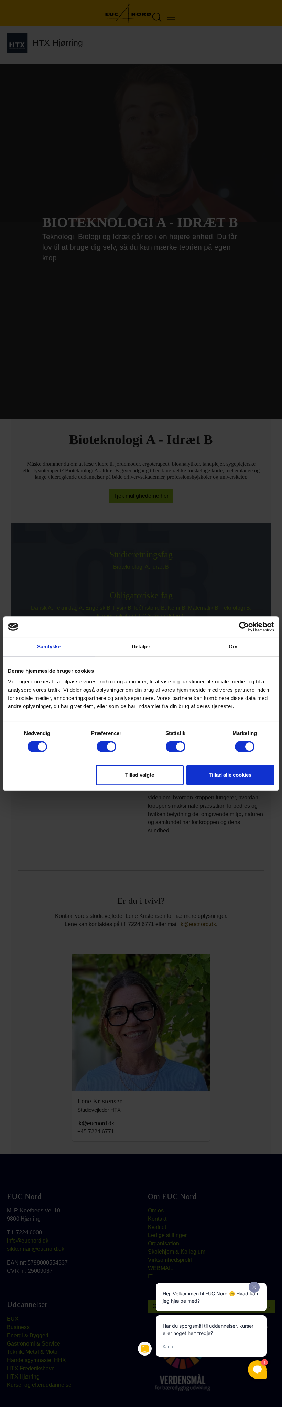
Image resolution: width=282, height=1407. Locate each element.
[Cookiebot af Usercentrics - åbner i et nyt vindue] (244, 627)
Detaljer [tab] (141, 646)
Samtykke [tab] (49, 646)
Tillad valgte (139, 775)
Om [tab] (233, 646)
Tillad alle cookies (230, 775)
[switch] (106, 746)
